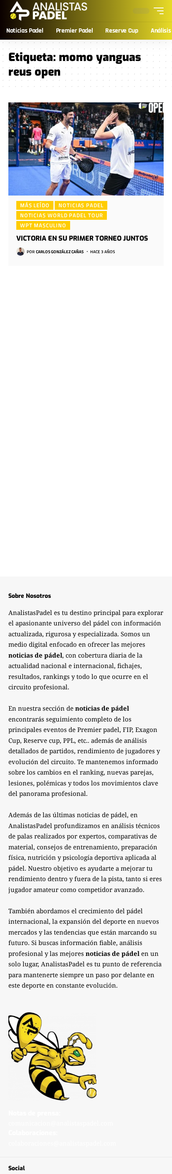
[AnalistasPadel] (48, 11)
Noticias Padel (81, 205)
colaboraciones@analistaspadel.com (62, 1143)
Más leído (35, 205)
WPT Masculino (43, 225)
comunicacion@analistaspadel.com (60, 1123)
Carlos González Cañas (59, 252)
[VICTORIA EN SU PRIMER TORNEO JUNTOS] (86, 149)
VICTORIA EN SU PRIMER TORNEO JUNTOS (82, 238)
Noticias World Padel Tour (61, 215)
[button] (156, 11)
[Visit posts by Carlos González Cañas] (20, 251)
